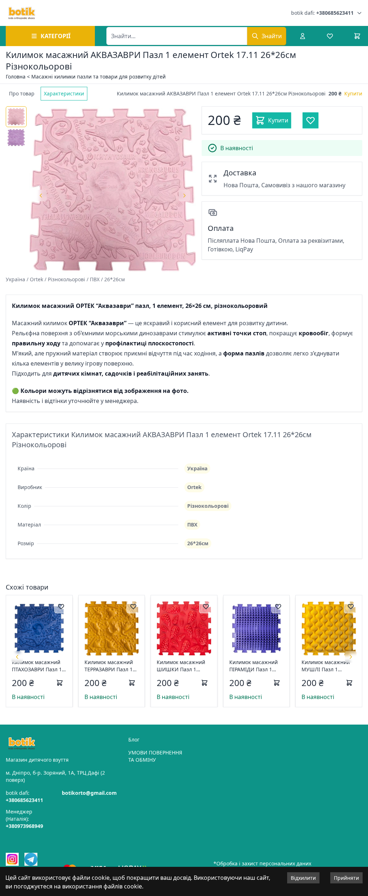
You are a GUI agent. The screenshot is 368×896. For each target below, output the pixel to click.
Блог (133, 739)
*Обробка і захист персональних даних (262, 863)
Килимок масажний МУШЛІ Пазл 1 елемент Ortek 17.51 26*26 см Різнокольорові (326, 666)
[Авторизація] (303, 36)
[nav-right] (350, 657)
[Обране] (330, 36)
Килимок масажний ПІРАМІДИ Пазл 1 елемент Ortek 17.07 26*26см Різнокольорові (254, 666)
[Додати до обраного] (61, 606)
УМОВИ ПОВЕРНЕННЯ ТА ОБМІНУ (155, 756)
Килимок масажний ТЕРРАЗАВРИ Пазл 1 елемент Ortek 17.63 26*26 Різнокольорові (111, 666)
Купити (353, 93)
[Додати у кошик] (59, 683)
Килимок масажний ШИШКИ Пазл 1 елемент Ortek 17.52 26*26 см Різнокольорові (182, 666)
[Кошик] (357, 36)
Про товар (21, 93)
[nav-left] (17, 657)
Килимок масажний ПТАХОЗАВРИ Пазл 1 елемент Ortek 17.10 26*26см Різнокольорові (37, 666)
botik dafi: (322, 12)
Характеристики (64, 93)
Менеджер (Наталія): (24, 818)
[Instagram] (12, 859)
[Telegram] (30, 859)
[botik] (22, 13)
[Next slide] (184, 195)
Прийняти (346, 877)
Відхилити (303, 877)
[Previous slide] (41, 195)
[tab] (22, 93)
